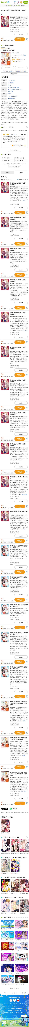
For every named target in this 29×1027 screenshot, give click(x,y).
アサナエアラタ (15, 53)
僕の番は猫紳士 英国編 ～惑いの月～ (18, 477)
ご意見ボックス (14, 1006)
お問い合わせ (22, 1003)
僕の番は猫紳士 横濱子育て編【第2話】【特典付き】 (19, 577)
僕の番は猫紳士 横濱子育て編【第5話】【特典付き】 (19, 667)
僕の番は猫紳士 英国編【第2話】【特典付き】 (18, 218)
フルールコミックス (12, 96)
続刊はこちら (14, 74)
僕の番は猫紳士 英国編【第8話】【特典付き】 (18, 413)
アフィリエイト (7, 1008)
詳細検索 (24, 993)
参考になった (16, 145)
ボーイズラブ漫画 (21, 55)
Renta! (2, 812)
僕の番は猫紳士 (11, 98)
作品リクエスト (7, 1006)
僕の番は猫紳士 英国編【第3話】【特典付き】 (18, 249)
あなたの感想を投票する (14, 167)
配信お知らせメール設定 (21, 71)
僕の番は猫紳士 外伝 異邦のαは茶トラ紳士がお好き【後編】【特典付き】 (18, 773)
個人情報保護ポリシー (20, 1008)
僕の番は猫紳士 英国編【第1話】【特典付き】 (18, 183)
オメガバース (19, 89)
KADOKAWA (11, 82)
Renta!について (7, 1003)
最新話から (9, 180)
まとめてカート (23, 179)
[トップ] (4, 2)
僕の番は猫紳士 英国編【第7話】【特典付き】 (18, 380)
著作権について (18, 1010)
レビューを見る (14, 150)
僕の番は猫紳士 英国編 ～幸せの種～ (18, 512)
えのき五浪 (13, 913)
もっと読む (22, 200)
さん (14, 134)
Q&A (17, 1003)
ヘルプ (13, 1003)
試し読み (21, 34)
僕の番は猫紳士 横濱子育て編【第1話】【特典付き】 (19, 546)
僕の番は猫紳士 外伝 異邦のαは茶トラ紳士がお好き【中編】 (18, 738)
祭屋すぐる (3, 913)
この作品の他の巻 (8, 45)
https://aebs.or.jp (10, 1025)
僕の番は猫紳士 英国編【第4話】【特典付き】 (18, 280)
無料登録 (26, 2)
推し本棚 (8, 67)
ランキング (14, 993)
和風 (18, 87)
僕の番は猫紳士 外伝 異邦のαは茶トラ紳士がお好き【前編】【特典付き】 (18, 703)
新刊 (5, 993)
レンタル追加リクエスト (8, 71)
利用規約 (13, 1008)
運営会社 (23, 1012)
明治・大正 (10, 91)
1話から (3, 180)
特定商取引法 (10, 1010)
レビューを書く (17, 61)
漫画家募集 (6, 1012)
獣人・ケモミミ (11, 89)
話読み (9, 93)
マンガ (9, 85)
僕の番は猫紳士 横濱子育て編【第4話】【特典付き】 (19, 633)
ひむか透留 (22, 913)
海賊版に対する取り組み (15, 1012)
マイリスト (21, 67)
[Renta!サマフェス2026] (8, 2)
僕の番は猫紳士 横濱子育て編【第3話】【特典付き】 (19, 605)
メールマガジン (22, 1006)
